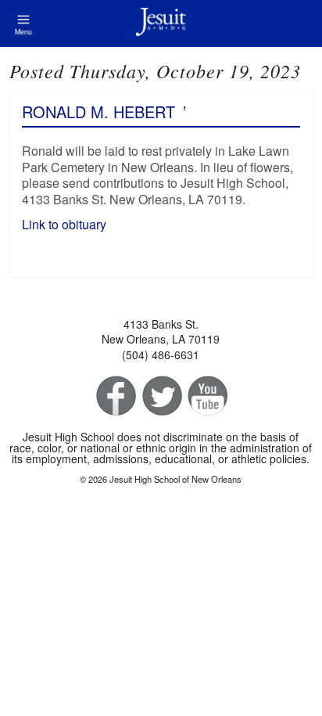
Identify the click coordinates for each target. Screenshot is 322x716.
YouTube (206, 396)
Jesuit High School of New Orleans (160, 23)
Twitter (160, 396)
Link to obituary (65, 224)
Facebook (114, 396)
